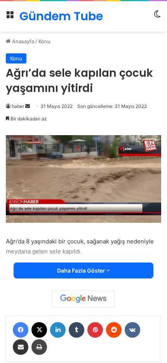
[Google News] (83, 298)
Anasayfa (22, 41)
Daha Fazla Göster (81, 270)
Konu (44, 41)
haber (18, 106)
